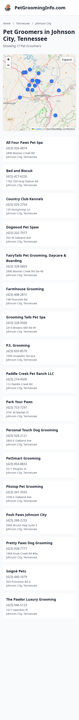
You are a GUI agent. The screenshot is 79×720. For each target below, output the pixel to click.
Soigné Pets (16, 571)
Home (7, 23)
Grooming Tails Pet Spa (25, 317)
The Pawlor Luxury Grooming (31, 599)
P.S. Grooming (18, 345)
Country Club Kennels (24, 199)
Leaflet (38, 128)
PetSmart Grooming (23, 458)
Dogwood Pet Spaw (22, 227)
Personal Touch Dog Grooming (32, 430)
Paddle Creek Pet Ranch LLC (30, 373)
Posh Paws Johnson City (26, 514)
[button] (26, 72)
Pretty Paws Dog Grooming (29, 543)
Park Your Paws (19, 401)
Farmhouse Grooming (25, 289)
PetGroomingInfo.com (40, 8)
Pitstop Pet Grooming (24, 486)
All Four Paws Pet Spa (24, 142)
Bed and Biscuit (19, 170)
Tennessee (23, 23)
